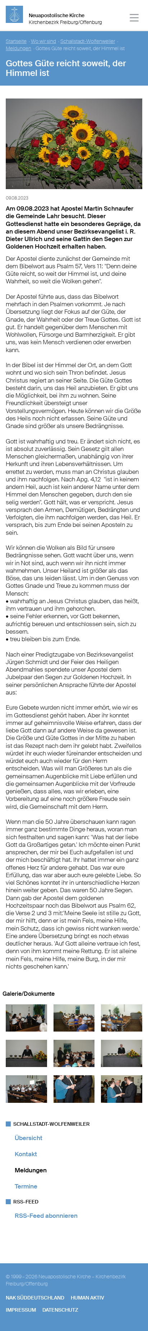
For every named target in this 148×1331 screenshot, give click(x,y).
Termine (26, 1186)
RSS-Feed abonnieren (46, 1216)
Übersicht (28, 1138)
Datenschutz (60, 1310)
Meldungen (18, 48)
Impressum (21, 1310)
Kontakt (26, 1154)
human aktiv (87, 1297)
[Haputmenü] (134, 19)
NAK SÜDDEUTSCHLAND (35, 1297)
